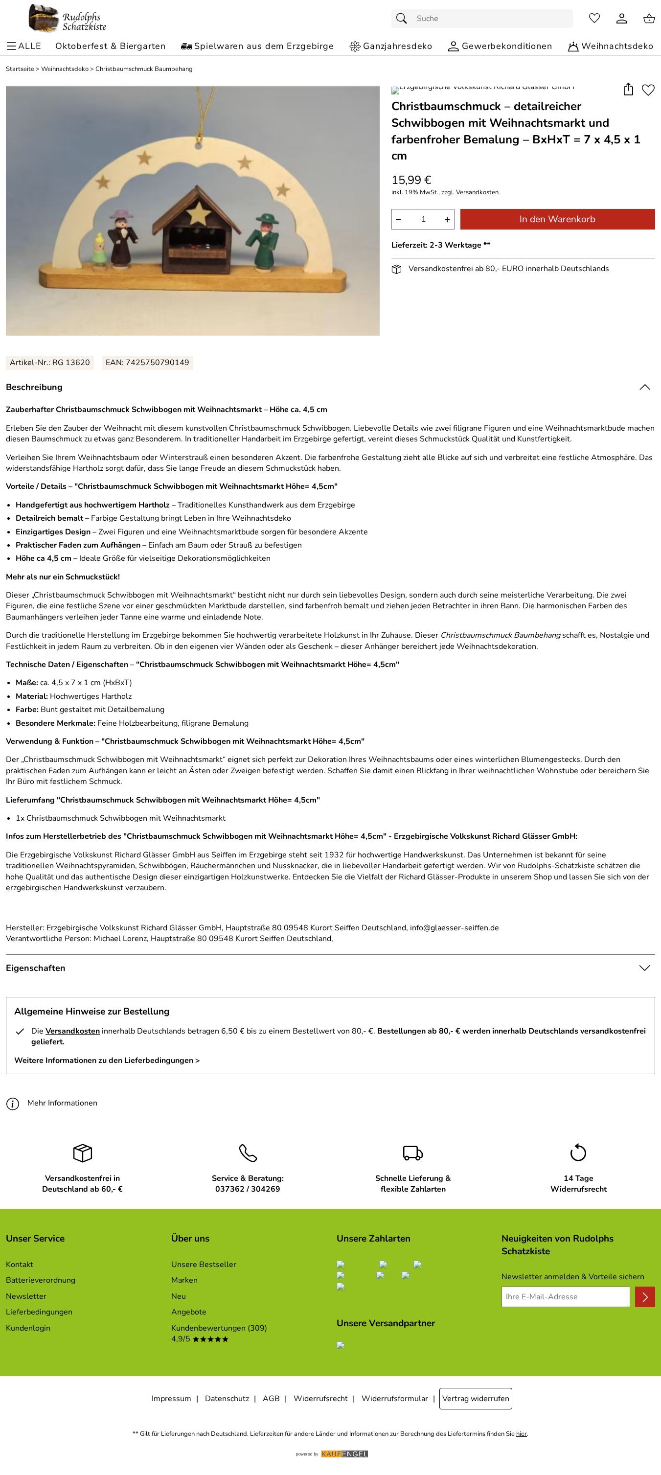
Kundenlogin (28, 1328)
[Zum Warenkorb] (649, 18)
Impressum (171, 1398)
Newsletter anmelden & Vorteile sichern (572, 1276)
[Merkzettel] (594, 18)
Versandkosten (477, 192)
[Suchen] (404, 18)
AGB (271, 1398)
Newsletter (26, 1296)
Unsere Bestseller (203, 1264)
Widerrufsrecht (321, 1398)
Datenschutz (227, 1398)
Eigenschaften (36, 968)
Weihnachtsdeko (65, 69)
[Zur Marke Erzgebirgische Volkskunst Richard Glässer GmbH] (482, 90)
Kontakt (19, 1264)
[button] (628, 89)
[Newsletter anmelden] (645, 1297)
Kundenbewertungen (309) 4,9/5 (219, 1333)
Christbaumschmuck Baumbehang (144, 69)
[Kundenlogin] (622, 18)
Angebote (188, 1312)
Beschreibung (34, 387)
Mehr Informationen (62, 1103)
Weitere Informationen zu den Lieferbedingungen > (107, 1060)
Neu (178, 1296)
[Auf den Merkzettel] (648, 89)
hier (521, 1434)
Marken (184, 1280)
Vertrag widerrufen (475, 1398)
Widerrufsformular (395, 1398)
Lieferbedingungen (39, 1312)
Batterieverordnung (40, 1280)
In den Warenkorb (557, 219)
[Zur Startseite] (67, 18)
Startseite (20, 69)
